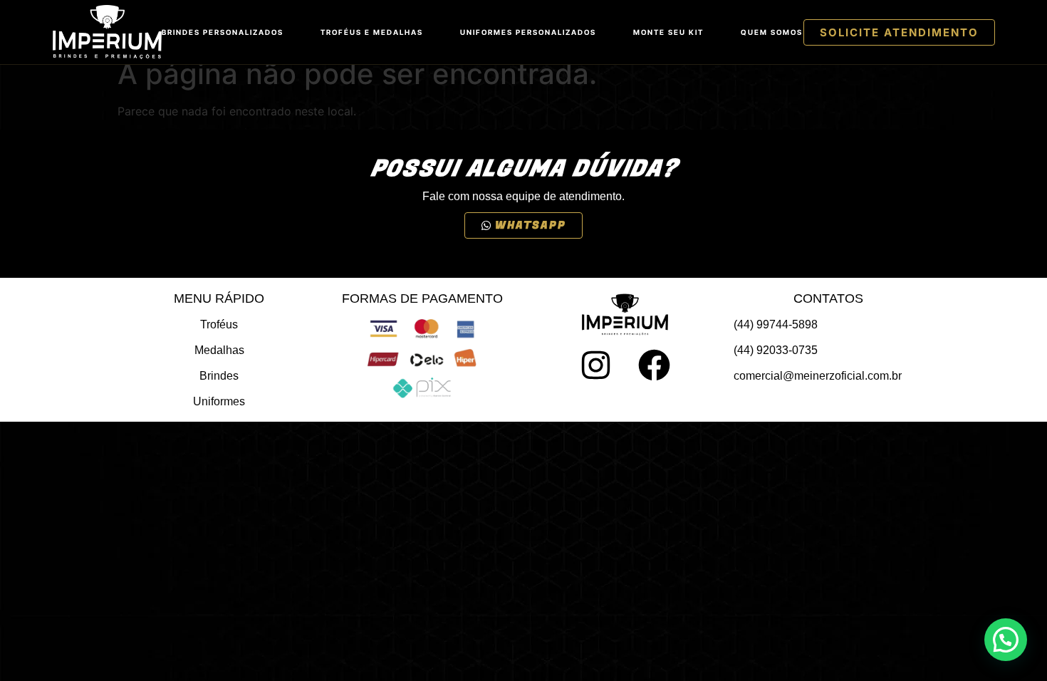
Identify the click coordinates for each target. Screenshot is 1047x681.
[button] (1005, 639)
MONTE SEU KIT (668, 32)
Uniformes (219, 401)
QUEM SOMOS (772, 32)
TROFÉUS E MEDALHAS (372, 32)
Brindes (219, 376)
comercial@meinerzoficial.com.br (818, 376)
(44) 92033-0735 (776, 350)
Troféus (219, 324)
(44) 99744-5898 (776, 324)
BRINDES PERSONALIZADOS (222, 32)
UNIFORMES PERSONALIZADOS (528, 32)
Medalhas (219, 350)
